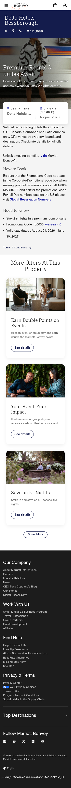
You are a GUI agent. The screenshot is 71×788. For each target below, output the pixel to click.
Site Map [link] (8, 665)
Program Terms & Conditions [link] (21, 695)
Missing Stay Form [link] (14, 661)
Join (44, 156)
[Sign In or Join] (65, 5)
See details (22, 348)
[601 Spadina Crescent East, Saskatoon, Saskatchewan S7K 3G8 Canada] (13, 30)
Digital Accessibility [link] (15, 594)
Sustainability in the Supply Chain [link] (24, 699)
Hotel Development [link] (15, 624)
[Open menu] (6, 5)
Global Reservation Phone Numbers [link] (25, 653)
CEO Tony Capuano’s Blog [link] (20, 586)
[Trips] (55, 5)
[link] (19, 687)
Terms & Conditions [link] (15, 247)
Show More (35, 534)
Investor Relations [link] (14, 578)
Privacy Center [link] (12, 682)
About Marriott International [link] (20, 569)
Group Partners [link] (12, 620)
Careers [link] (8, 574)
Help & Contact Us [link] (14, 645)
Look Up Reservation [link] (16, 649)
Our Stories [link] (10, 590)
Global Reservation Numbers (30, 199)
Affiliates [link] (8, 628)
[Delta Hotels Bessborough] (6, 30)
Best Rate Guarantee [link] (16, 657)
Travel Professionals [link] (15, 615)
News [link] (6, 582)
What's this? (51, 224)
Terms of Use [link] (11, 691)
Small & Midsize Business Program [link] (25, 611)
